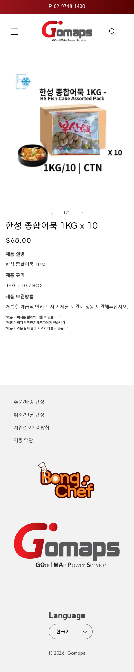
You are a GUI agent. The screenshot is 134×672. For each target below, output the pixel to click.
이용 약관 (23, 440)
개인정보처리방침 (31, 427)
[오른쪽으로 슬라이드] (82, 213)
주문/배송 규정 (29, 402)
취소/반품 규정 (29, 415)
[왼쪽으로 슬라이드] (51, 213)
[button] (14, 32)
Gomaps (76, 653)
